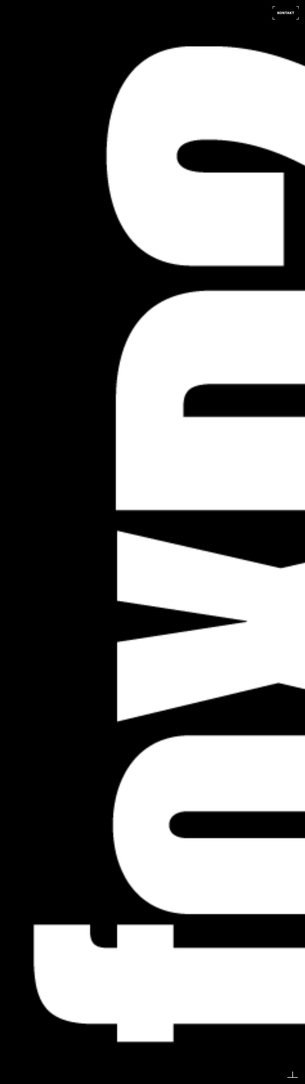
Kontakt (285, 13)
